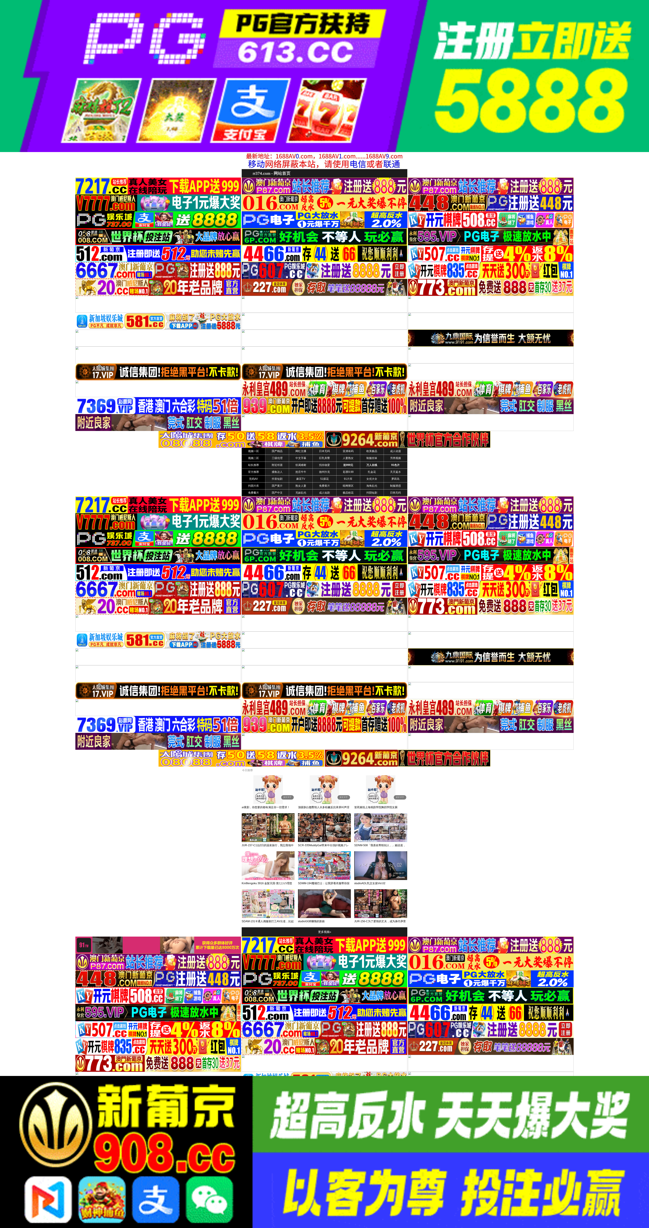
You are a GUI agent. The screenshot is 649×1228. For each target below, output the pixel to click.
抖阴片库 (253, 485)
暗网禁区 (348, 485)
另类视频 (395, 458)
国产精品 (277, 451)
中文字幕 (300, 458)
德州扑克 (324, 471)
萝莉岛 (395, 478)
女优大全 (371, 478)
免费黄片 (324, 485)
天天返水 (395, 471)
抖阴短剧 (371, 492)
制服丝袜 (371, 458)
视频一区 (253, 451)
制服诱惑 (395, 485)
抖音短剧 (277, 478)
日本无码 (324, 451)
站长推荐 (253, 465)
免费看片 (253, 492)
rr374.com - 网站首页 (272, 173)
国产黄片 (277, 485)
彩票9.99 (348, 471)
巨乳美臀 (324, 458)
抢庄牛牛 (300, 471)
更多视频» (324, 932)
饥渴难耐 (300, 465)
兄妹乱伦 (300, 492)
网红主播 (300, 451)
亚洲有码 (348, 451)
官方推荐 (253, 471)
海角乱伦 (371, 485)
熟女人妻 (300, 485)
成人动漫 (395, 451)
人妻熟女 (348, 458)
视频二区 (253, 458)
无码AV (253, 478)
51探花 (324, 478)
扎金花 (372, 471)
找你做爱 (324, 465)
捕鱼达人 (277, 471)
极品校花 (348, 492)
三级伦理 (277, 458)
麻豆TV (300, 478)
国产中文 (277, 492)
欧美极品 (371, 451)
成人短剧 (324, 492)
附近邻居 (277, 465)
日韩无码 (395, 492)
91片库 (348, 478)
